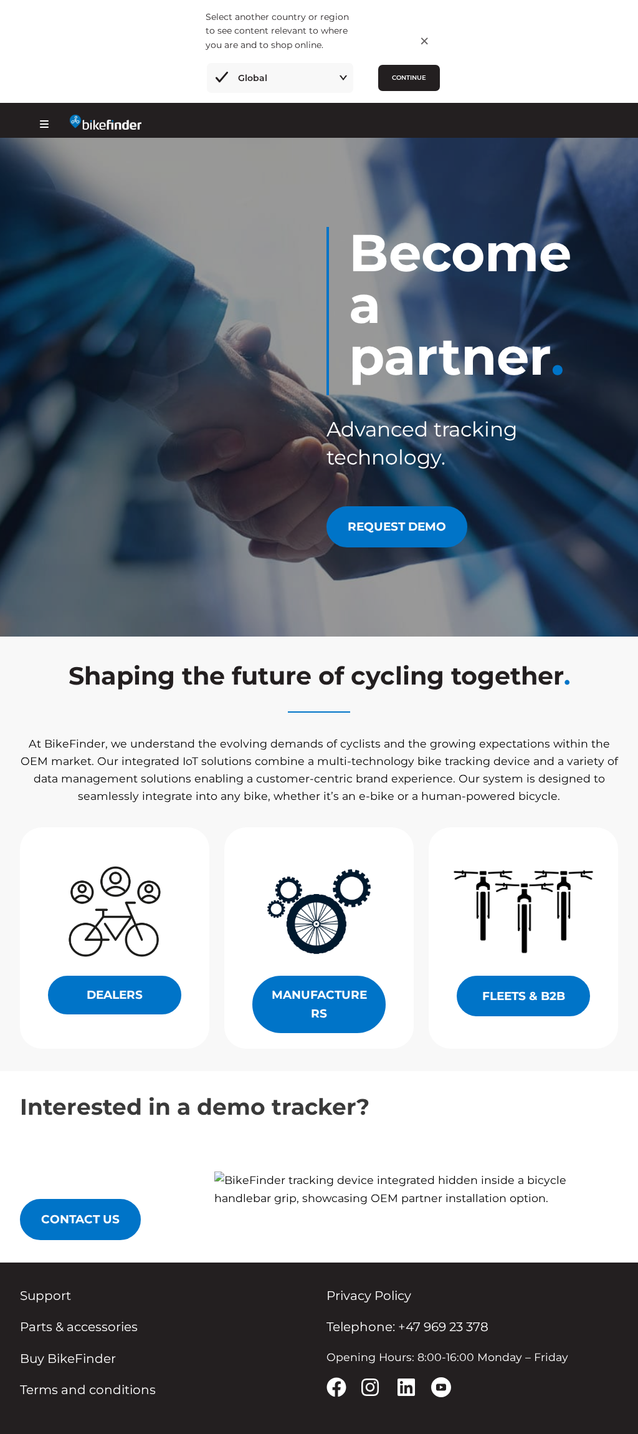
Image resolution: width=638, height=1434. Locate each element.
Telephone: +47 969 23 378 (407, 1326)
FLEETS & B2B (523, 996)
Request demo (397, 526)
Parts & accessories (79, 1326)
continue (409, 78)
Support (45, 1295)
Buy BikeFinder (68, 1358)
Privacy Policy (368, 1295)
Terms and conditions (88, 1389)
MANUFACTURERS (319, 1004)
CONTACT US (80, 1219)
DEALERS (115, 995)
